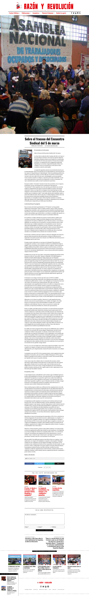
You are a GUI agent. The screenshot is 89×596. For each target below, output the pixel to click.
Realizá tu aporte (61, 13)
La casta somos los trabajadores (57, 567)
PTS (49, 467)
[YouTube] (76, 13)
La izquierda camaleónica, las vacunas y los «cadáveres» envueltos (44, 491)
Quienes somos (28, 589)
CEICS (50, 589)
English (54, 589)
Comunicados (49, 145)
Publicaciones (26, 13)
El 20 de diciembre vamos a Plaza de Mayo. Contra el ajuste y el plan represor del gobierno (44, 569)
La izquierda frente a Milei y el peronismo (29, 567)
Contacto (35, 589)
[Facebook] (72, 13)
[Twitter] (74, 13)
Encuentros (36, 13)
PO (47, 467)
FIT (44, 467)
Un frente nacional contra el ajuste (74, 567)
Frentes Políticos (14, 13)
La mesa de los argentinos (57, 489)
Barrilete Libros (43, 589)
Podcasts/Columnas (47, 13)
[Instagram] (78, 13)
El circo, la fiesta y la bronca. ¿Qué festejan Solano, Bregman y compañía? (31, 491)
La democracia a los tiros (14, 566)
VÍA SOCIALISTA (61, 589)
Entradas (55, 145)
